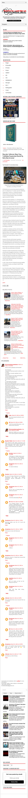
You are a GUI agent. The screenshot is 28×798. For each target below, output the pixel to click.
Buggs (7, 62)
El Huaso (8, 67)
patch (4, 282)
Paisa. (10, 415)
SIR (9, 422)
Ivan (6, 77)
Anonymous (11, 463)
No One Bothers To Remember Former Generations (16, 752)
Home (4, 148)
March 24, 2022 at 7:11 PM (15, 654)
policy (7, 57)
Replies (8, 413)
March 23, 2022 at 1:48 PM (17, 529)
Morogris (8, 82)
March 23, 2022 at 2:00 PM (18, 415)
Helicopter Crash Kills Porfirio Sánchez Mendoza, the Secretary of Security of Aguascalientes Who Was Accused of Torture (17, 306)
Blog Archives (18, 693)
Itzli (6, 75)
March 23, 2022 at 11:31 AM (19, 441)
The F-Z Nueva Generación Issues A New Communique (17, 714)
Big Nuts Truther (8, 441)
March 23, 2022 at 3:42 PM (15, 598)
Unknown (7, 598)
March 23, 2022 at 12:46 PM (16, 474)
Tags (11, 693)
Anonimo (11, 453)
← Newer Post (5, 358)
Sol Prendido (8, 92)
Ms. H (7, 85)
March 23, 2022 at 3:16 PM (16, 430)
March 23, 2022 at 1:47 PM (17, 520)
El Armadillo (8, 65)
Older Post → (23, 358)
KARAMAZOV (9, 80)
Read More (7, 300)
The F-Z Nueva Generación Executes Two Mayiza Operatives (17, 696)
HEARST (7, 72)
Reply (6, 410)
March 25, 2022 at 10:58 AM (17, 501)
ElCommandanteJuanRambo (11, 364)
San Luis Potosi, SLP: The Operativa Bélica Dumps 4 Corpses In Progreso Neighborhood (17, 333)
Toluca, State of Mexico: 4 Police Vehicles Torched (17, 293)
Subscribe (14, 782)
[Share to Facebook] (7, 285)
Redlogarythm (9, 87)
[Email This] (3, 285)
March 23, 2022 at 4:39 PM (17, 644)
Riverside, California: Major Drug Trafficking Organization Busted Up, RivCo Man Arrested (13, 156)
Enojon (7, 70)
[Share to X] (6, 285)
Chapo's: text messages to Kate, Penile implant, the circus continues (17, 743)
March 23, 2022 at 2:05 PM (16, 422)
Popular (5, 693)
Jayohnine (11, 578)
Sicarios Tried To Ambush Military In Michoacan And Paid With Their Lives (17, 319)
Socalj (7, 90)
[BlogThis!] (5, 285)
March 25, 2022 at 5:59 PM (16, 629)
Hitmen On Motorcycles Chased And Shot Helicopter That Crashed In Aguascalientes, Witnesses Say (17, 346)
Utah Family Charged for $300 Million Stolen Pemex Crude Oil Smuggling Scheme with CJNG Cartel (16, 733)
